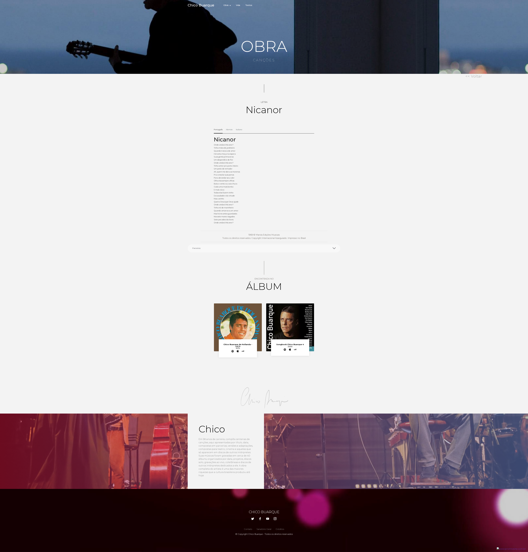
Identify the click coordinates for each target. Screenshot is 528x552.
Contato (248, 529)
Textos (248, 5)
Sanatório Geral (264, 529)
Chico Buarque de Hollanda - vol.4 (237, 345)
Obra (225, 5)
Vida (238, 5)
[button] (264, 248)
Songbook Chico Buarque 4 (290, 344)
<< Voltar (473, 76)
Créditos (280, 529)
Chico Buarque (201, 5)
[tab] (218, 129)
